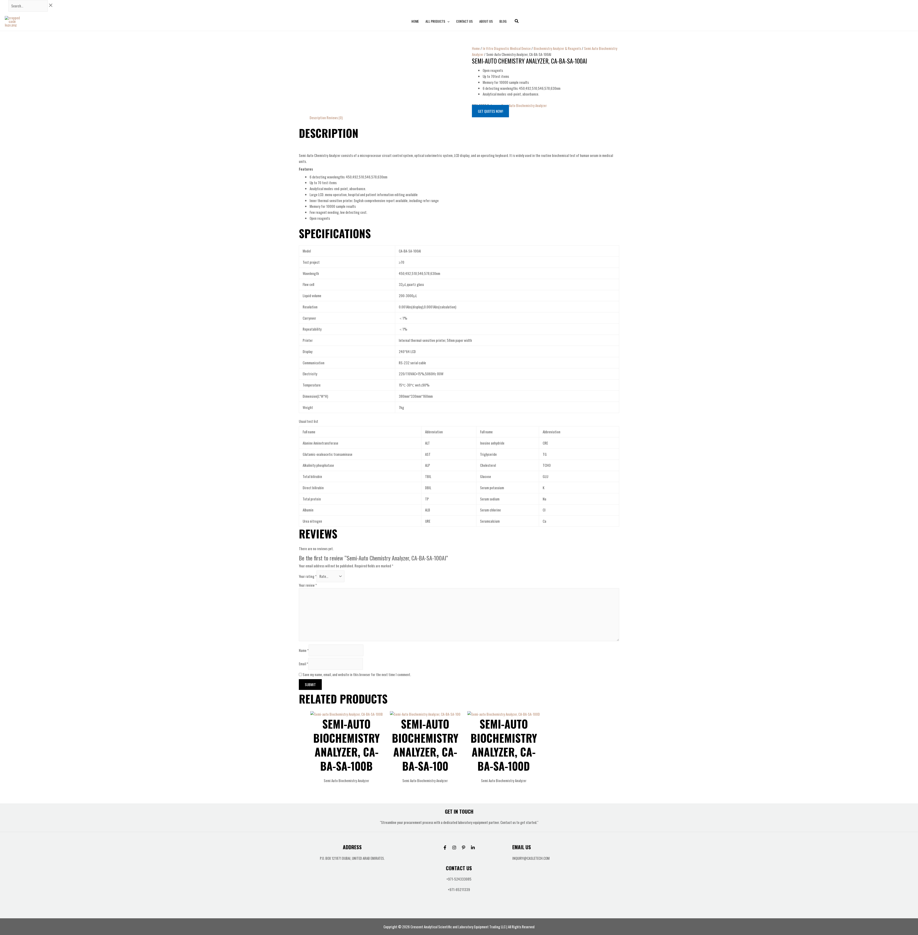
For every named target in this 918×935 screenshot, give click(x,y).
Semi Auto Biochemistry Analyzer (524, 105)
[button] (447, 21)
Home (415, 21)
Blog (503, 21)
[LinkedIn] (473, 847)
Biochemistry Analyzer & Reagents (557, 48)
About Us (486, 21)
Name (304, 650)
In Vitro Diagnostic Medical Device (507, 48)
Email (303, 663)
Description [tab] (318, 117)
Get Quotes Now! (490, 111)
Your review (308, 585)
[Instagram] (454, 847)
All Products (435, 21)
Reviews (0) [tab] (335, 117)
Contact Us (464, 21)
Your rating (308, 576)
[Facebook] (445, 847)
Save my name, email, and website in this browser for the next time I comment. (357, 674)
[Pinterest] (463, 847)
